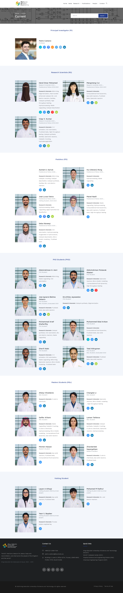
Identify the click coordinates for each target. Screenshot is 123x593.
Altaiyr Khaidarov (46, 393)
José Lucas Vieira (46, 196)
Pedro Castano (45, 41)
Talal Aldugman (93, 348)
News (70, 3)
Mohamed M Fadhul (95, 489)
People (95, 3)
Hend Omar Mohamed (48, 83)
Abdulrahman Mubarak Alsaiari (96, 271)
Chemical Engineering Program (93, 560)
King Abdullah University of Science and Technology (100, 550)
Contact (102, 3)
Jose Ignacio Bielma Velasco (47, 298)
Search (102, 15)
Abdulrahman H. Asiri (48, 270)
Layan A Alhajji (45, 489)
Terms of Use (108, 586)
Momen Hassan (45, 447)
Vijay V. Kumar (45, 119)
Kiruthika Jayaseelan (72, 297)
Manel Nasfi (92, 196)
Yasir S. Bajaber (45, 513)
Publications (86, 3)
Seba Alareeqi (45, 223)
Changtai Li (91, 393)
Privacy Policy (98, 586)
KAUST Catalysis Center (91, 555)
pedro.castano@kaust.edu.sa (54, 554)
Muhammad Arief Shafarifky (46, 323)
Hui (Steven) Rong (94, 170)
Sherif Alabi (44, 348)
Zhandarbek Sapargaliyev (92, 448)
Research (76, 3)
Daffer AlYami (45, 417)
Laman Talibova (93, 417)
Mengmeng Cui (93, 83)
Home (65, 3)
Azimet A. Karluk (46, 170)
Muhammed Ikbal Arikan (97, 322)
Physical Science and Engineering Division (96, 557)
